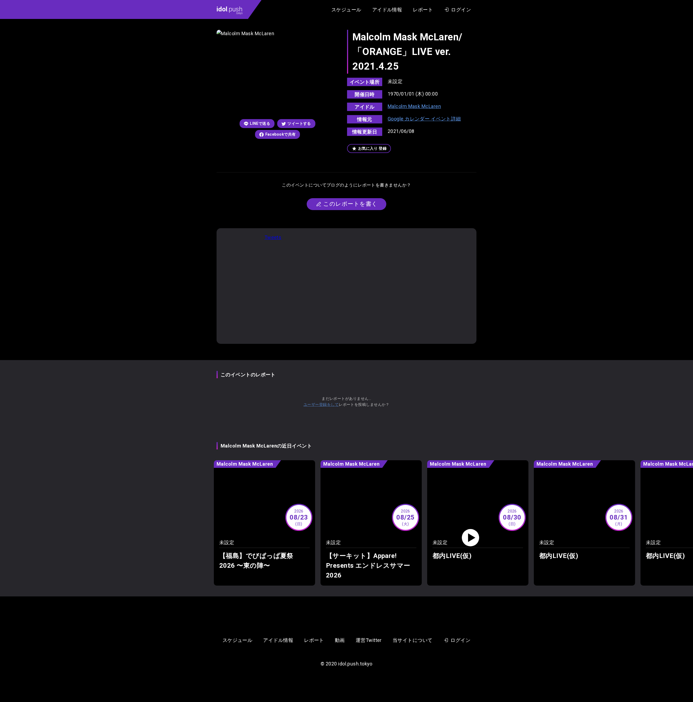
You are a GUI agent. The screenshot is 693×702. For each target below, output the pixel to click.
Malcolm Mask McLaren (414, 106)
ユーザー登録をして (321, 404)
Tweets (273, 237)
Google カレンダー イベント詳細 (424, 119)
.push (230, 10)
